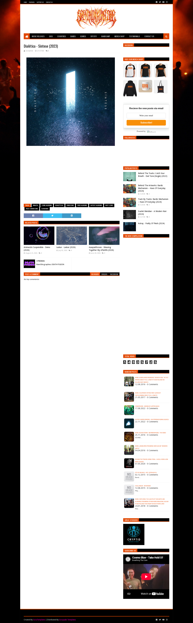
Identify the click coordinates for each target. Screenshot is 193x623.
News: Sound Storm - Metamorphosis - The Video (150, 433)
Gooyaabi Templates (67, 620)
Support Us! (40, 2)
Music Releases (38, 36)
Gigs (51, 36)
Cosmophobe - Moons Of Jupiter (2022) (147, 406)
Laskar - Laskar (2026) (66, 247)
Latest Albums (96, 205)
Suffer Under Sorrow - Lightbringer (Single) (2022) (152, 419)
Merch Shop (119, 36)
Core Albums (47, 205)
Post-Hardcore (32, 209)
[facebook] (156, 2)
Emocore (70, 205)
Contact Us (49, 2)
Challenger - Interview (143, 486)
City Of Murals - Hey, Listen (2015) (145, 472)
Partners (31, 2)
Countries (61, 36)
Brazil (35, 205)
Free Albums (82, 205)
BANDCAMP (105, 36)
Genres (83, 36)
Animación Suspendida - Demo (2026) (37, 248)
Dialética (59, 205)
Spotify (93, 36)
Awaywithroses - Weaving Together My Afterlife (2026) (101, 248)
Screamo (44, 209)
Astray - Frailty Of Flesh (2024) (151, 223)
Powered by (141, 131)
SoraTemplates (39, 620)
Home (25, 2)
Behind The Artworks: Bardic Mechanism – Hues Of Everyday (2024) (151, 188)
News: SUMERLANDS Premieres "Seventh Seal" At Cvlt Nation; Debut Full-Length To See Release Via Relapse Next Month (151, 380)
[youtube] (163, 2)
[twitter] (160, 2)
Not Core (109, 205)
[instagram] (166, 2)
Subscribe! (146, 122)
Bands (73, 36)
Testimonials (134, 36)
